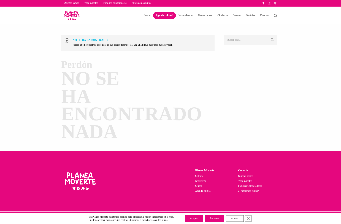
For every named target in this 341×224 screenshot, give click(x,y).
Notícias (250, 15)
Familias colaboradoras (114, 3)
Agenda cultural (164, 15)
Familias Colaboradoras (250, 186)
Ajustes (234, 218)
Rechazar (214, 218)
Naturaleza (184, 15)
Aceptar (194, 218)
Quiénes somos (71, 3)
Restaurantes (205, 15)
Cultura (199, 176)
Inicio (147, 15)
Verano (237, 15)
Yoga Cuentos (91, 3)
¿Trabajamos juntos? (142, 3)
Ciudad (221, 15)
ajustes (165, 220)
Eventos (264, 15)
